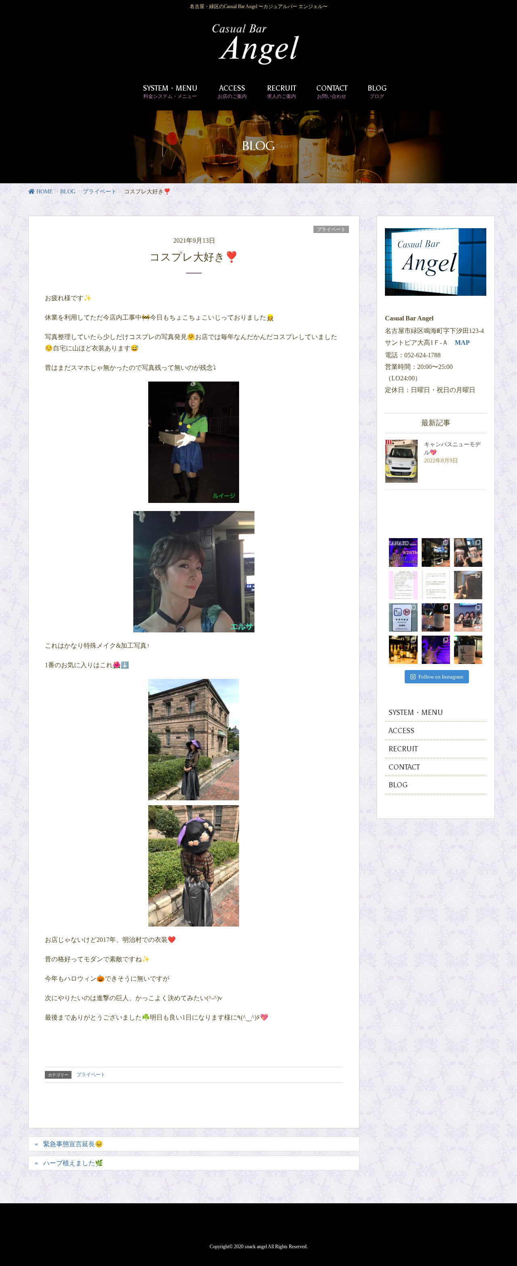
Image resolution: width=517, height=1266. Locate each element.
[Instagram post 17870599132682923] (436, 585)
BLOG (398, 784)
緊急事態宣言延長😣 (73, 1144)
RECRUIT (403, 748)
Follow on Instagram (440, 677)
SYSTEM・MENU (416, 712)
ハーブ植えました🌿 (73, 1163)
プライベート (331, 229)
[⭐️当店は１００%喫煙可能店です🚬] (403, 617)
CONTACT (404, 767)
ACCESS (401, 730)
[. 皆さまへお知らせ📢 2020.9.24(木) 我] (403, 552)
